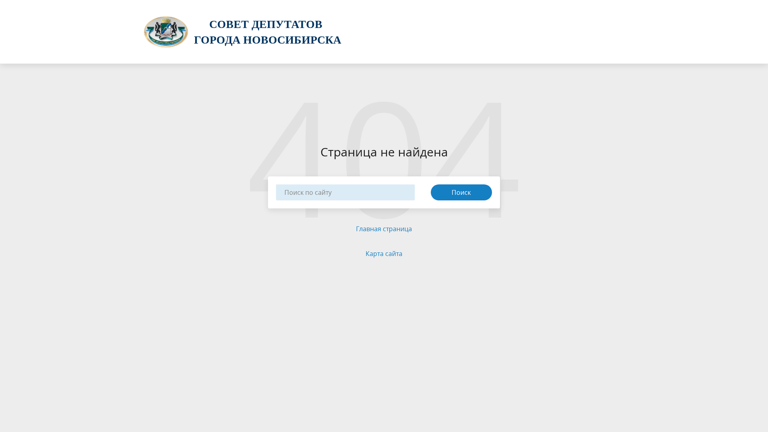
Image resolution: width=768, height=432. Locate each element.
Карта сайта (384, 253)
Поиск (461, 192)
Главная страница (384, 228)
